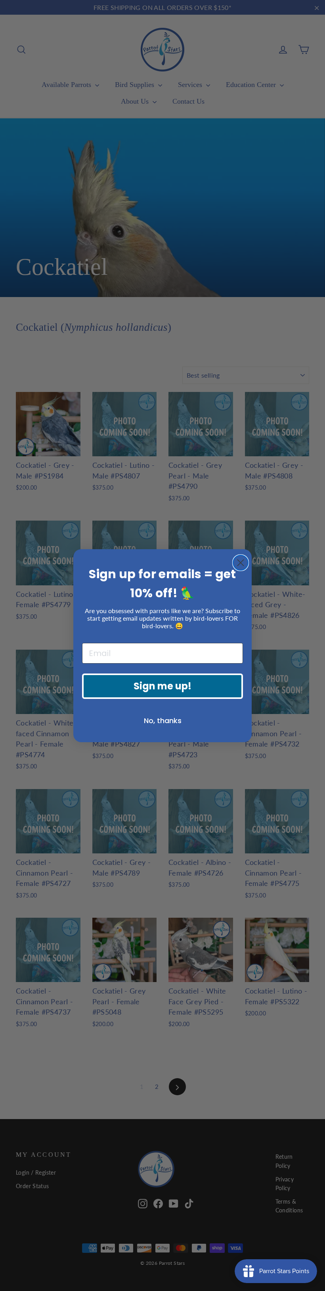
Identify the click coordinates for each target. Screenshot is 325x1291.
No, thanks (163, 721)
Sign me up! (162, 686)
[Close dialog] (240, 562)
